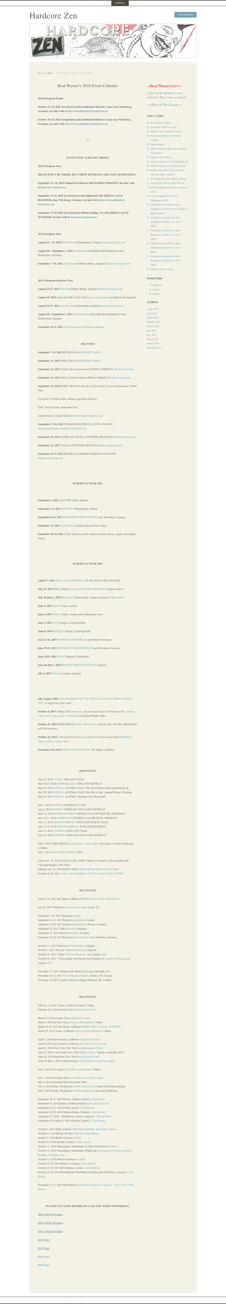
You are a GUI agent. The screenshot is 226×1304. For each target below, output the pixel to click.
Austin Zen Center (76, 907)
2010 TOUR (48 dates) (50, 1223)
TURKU (58, 779)
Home (37, 3)
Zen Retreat (68, 242)
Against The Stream (90, 1039)
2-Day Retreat (97, 1099)
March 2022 (152, 339)
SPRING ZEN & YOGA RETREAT (99, 898)
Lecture (81, 1159)
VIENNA (58, 788)
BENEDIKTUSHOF (89, 352)
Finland (76, 915)
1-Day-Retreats (92, 1167)
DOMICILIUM (65, 818)
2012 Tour (43, 1240)
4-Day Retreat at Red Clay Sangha (97, 1061)
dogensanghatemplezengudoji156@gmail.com (62, 428)
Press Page (139, 3)
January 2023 (153, 326)
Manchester (80, 950)
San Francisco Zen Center (93, 1043)
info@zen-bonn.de (124, 369)
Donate (102, 3)
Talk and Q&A (104, 1116)
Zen (75, 250)
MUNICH (57, 805)
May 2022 (151, 334)
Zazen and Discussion (97, 1103)
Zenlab (77, 1137)
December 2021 (154, 347)
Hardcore (66, 1300)
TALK (56, 605)
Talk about (94, 1129)
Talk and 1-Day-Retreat (86, 1133)
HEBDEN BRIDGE (64, 822)
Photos (65, 3)
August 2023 (153, 309)
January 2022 (153, 343)
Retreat (82, 250)
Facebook (157, 285)
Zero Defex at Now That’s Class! (86, 1077)
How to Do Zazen (164, 104)
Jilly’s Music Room (87, 724)
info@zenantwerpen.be (124, 436)
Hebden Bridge (76, 945)
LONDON (59, 830)
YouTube (157, 293)
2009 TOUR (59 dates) (50, 1214)
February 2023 (153, 321)
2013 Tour (43, 1248)
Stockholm (79, 920)
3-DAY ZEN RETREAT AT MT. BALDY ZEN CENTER (92, 873)
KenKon (112, 1146)
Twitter (156, 289)
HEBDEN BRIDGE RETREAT (79, 665)
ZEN (82, 1300)
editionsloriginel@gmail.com (86, 415)
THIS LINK (116, 597)
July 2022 (151, 330)
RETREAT (68, 508)
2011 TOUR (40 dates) (50, 1231)
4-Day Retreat (97, 1112)
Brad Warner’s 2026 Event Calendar (87, 85)
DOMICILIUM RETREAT (72, 639)
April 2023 (152, 313)
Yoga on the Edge (98, 297)
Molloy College (87, 1052)
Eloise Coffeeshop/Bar (82, 1022)
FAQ (51, 3)
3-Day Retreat (87, 1107)
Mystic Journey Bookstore (88, 1031)
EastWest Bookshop (83, 1086)
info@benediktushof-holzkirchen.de (88, 111)
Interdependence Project (90, 1048)
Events (120, 3)
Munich (72, 928)
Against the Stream (114, 958)
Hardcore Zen (53, 15)
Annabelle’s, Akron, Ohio (84, 843)
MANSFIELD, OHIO (63, 852)
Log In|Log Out (185, 15)
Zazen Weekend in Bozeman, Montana (83, 327)
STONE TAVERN (109, 869)
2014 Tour (43, 1256)
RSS (50, 1300)
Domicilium (80, 924)
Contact (84, 3)
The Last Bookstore (76, 954)
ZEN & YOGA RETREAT (69, 580)
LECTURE (67, 525)
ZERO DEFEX (87, 869)
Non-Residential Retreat (75, 975)
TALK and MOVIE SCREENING (88, 589)
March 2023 (152, 317)
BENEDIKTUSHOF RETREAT (80, 517)
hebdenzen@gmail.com (84, 217)
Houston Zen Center (85, 1009)
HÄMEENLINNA (67, 783)
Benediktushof (81, 937)
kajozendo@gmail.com (53, 187)
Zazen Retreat (80, 314)
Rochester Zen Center (88, 1056)
